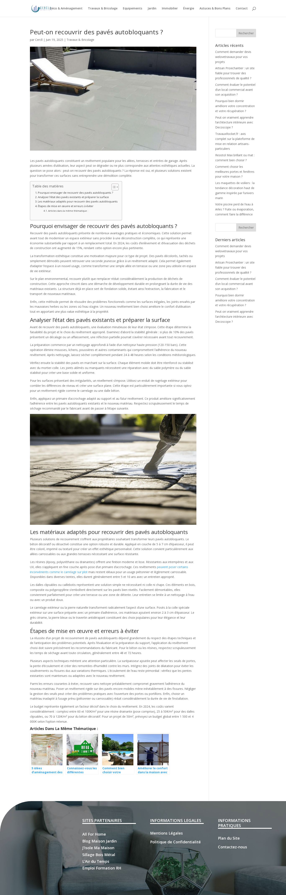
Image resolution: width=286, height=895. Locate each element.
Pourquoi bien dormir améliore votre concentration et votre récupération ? (235, 106)
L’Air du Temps (95, 861)
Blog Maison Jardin (99, 841)
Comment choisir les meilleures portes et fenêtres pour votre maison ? (234, 172)
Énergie (188, 8)
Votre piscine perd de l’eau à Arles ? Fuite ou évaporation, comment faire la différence (234, 209)
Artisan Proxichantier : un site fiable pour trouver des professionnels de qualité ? (235, 73)
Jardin (152, 8)
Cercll (39, 40)
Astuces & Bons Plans (215, 8)
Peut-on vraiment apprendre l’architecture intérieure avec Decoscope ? (234, 122)
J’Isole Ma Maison (98, 847)
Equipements (132, 8)
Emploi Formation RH (101, 868)
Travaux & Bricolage (102, 8)
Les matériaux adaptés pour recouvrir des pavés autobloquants (78, 201)
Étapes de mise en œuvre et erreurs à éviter (65, 206)
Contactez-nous (232, 846)
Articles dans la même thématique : (68, 210)
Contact (242, 8)
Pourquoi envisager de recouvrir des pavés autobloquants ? (75, 193)
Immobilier (170, 8)
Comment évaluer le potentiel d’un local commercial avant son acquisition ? (235, 90)
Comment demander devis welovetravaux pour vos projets (233, 57)
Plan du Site (229, 838)
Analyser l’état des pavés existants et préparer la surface (73, 197)
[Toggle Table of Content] (113, 187)
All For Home (94, 834)
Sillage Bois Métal (98, 854)
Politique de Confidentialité (175, 841)
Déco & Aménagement (66, 8)
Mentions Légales (166, 833)
